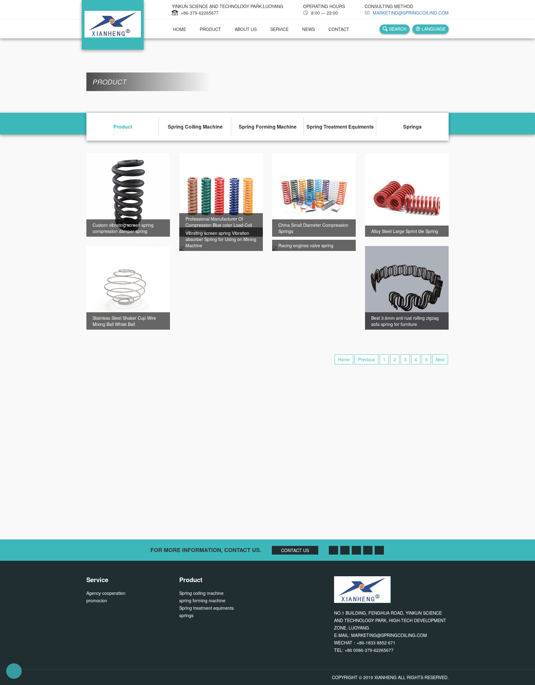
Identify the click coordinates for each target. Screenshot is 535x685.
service (279, 29)
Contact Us (267, 476)
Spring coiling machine (195, 126)
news (308, 29)
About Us (246, 29)
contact (338, 29)
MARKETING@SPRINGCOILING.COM (411, 13)
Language (433, 29)
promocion (96, 600)
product (210, 29)
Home (344, 359)
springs (412, 126)
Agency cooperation (105, 593)
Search (397, 29)
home (179, 29)
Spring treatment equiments (340, 126)
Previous (366, 359)
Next (440, 359)
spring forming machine (268, 126)
